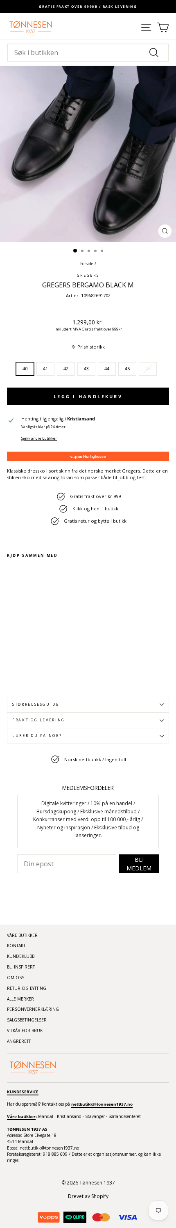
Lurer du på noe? (37, 735)
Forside (86, 263)
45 (127, 368)
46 (147, 368)
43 (86, 368)
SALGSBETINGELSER (27, 1020)
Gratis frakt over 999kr (102, 329)
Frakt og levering (38, 720)
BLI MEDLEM (138, 864)
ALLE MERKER (20, 999)
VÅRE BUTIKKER (22, 935)
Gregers (88, 275)
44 (106, 368)
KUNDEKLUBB (20, 956)
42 (65, 368)
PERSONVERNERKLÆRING (33, 1009)
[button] (88, 347)
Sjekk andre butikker (39, 438)
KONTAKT (16, 945)
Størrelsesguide (35, 704)
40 (25, 368)
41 (45, 368)
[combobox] (88, 52)
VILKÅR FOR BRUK (25, 1030)
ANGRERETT (19, 1041)
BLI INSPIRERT (21, 967)
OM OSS (15, 977)
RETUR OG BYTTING (26, 988)
